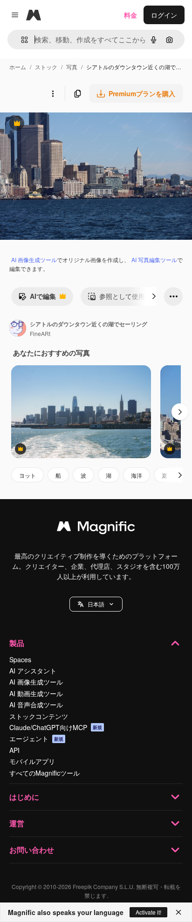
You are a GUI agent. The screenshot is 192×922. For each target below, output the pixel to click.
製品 (16, 643)
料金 (130, 15)
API (14, 750)
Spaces (20, 659)
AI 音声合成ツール (36, 704)
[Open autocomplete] (21, 39)
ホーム (17, 67)
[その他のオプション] (52, 93)
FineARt (40, 333)
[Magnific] (96, 528)
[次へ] (153, 296)
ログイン (164, 15)
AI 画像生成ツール (34, 259)
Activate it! (148, 912)
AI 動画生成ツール (36, 693)
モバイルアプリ (32, 761)
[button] (96, 604)
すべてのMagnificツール (44, 772)
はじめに (24, 796)
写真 (71, 67)
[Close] (178, 912)
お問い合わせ (31, 849)
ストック (46, 67)
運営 (16, 823)
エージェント (36, 738)
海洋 (136, 475)
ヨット (27, 475)
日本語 (96, 604)
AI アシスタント (32, 670)
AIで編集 (37, 298)
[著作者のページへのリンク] (17, 329)
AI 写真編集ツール (154, 259)
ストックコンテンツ (38, 716)
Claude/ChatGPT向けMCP (55, 727)
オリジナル (64, 124)
